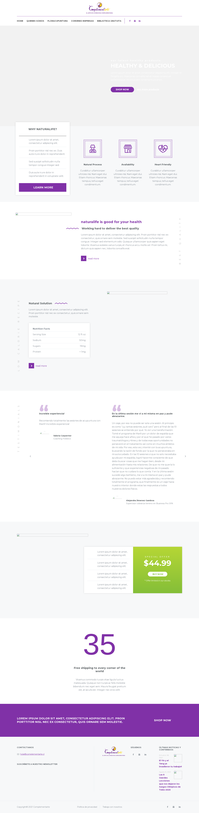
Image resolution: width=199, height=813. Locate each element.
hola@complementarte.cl (32, 754)
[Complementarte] (99, 8)
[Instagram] (135, 21)
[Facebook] (130, 21)
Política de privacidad (87, 807)
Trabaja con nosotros (112, 807)
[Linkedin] (139, 21)
